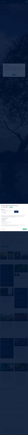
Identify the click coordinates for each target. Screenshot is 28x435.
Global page (3, 229)
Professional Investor (16, 211)
